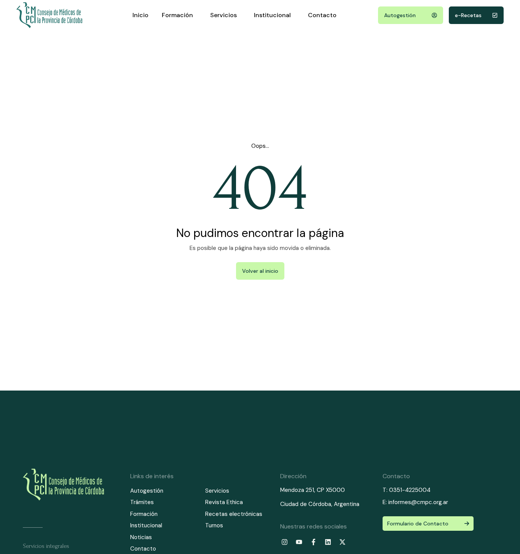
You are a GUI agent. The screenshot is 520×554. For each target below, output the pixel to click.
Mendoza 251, (297, 490)
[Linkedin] (327, 542)
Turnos (214, 525)
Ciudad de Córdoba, (307, 504)
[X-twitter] (342, 542)
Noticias (141, 537)
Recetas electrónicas (233, 514)
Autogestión (146, 491)
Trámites (142, 502)
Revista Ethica (224, 502)
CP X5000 (331, 490)
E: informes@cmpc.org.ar (415, 502)
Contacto (322, 15)
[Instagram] (284, 542)
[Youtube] (298, 542)
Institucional (272, 15)
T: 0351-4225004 (407, 490)
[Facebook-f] (313, 542)
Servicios (223, 15)
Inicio (140, 15)
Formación (177, 15)
